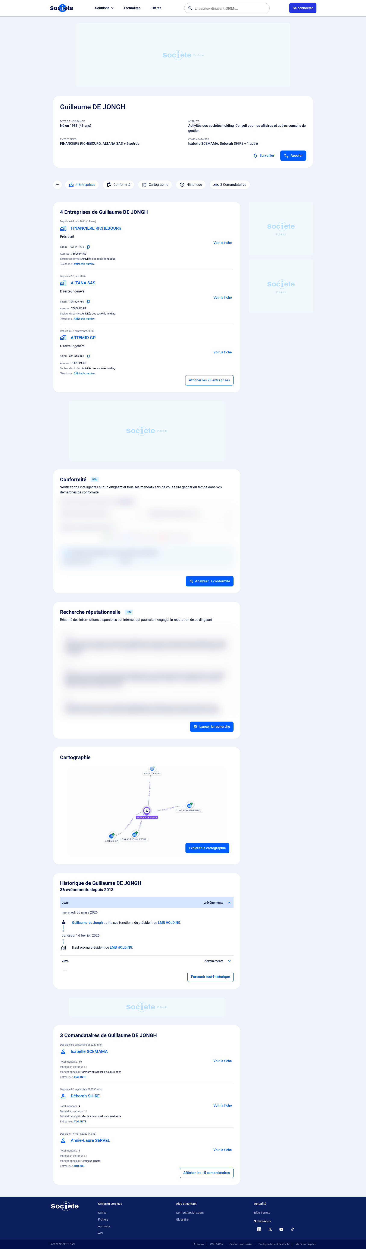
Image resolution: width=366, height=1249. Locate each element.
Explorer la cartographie (207, 848)
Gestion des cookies (240, 1244)
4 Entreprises (85, 185)
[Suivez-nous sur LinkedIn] (259, 1229)
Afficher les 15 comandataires (206, 1173)
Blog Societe (262, 1212)
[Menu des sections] (57, 184)
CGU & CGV (216, 1244)
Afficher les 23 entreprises (209, 380)
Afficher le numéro (84, 264)
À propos (199, 1244)
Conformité (121, 185)
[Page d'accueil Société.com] (61, 8)
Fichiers (103, 1219)
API (100, 1233)
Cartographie (158, 185)
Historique (194, 185)
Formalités (132, 8)
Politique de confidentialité (274, 1244)
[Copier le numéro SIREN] (88, 247)
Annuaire (104, 1226)
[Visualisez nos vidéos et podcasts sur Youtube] (281, 1229)
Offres (156, 8)
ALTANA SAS (113, 144)
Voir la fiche (222, 243)
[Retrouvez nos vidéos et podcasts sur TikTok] (292, 1229)
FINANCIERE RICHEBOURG (80, 144)
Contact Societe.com (190, 1212)
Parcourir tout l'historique (210, 977)
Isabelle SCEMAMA (203, 144)
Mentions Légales (305, 1244)
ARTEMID (78, 1166)
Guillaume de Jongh (87, 923)
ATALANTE (79, 1077)
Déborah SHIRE (231, 144)
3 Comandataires (233, 185)
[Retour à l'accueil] (65, 1206)
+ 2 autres (131, 144)
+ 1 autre (251, 144)
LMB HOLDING (169, 923)
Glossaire (182, 1219)
